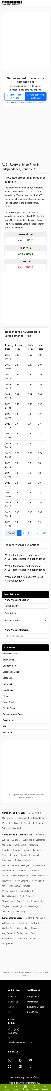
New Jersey (38, 875)
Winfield (17, 828)
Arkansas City (8, 923)
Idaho (26, 850)
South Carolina (9, 896)
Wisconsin (7, 911)
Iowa (15, 855)
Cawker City (8, 928)
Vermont (38, 901)
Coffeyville (7, 818)
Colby (33, 933)
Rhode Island (25, 891)
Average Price (19, 347)
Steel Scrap (8, 720)
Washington (18, 906)
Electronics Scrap (11, 672)
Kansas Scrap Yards (12, 918)
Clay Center (7, 933)
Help (10, 1012)
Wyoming (20, 911)
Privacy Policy (17, 1077)
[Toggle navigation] (45, 2)
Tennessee (7, 901)
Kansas (24, 855)
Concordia (20, 938)
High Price (31, 347)
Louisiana (6, 860)
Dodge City (7, 943)
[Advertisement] (25, 40)
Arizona (16, 840)
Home (6, 1089)
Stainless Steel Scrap (13, 714)
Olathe (29, 918)
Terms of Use (32, 1077)
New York (6, 881)
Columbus (7, 938)
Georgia (16, 850)
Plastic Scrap (9, 708)
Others (6, 696)
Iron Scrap (8, 684)
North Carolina (21, 881)
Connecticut (20, 845)
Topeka (39, 823)
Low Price (40, 347)
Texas (19, 901)
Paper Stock (9, 702)
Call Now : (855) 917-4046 (14, 96)
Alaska (5, 840)
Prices (15, 1089)
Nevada (6, 875)
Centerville (34, 813)
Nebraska (34, 870)
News (25, 1089)
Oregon (26, 886)
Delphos (33, 938)
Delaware (33, 845)
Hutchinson (21, 818)
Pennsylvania (8, 891)
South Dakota (26, 896)
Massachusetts (9, 865)
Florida (5, 850)
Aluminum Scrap (10, 653)
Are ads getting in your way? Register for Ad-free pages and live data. (25, 796)
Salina (17, 823)
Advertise (12, 1007)
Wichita (5, 828)
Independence (37, 818)
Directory (35, 1089)
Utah (28, 901)
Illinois (36, 850)
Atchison (23, 923)
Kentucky (36, 855)
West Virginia (34, 906)
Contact (45, 1089)
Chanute (35, 928)
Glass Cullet (8, 678)
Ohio (4, 886)
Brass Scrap (8, 659)
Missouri (21, 870)
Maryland (29, 860)
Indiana (5, 855)
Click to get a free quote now (35, 96)
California (40, 840)
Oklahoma (15, 886)
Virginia (5, 906)
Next (44, 533)
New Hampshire (20, 875)
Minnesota (38, 865)
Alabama (39, 834)
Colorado (6, 845)
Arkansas (27, 840)
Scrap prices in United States (17, 834)
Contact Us (13, 1002)
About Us (12, 996)
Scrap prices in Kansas (13, 813)
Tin (4, 726)
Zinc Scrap (8, 732)
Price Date (8, 347)
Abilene (39, 918)
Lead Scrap (8, 690)
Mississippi (8, 870)
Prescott (6, 823)
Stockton (28, 823)
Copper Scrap (9, 666)
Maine (18, 860)
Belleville (35, 923)
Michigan (25, 865)
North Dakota (38, 881)
